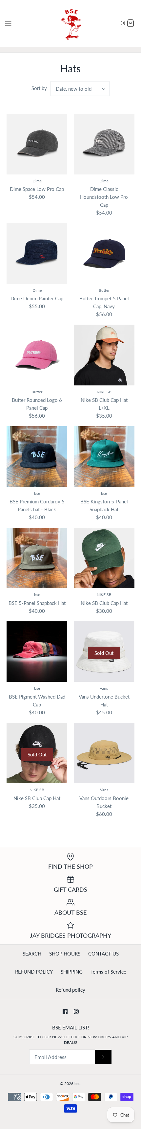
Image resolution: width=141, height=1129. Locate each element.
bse (77, 1083)
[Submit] (103, 1057)
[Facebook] (65, 1011)
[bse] (71, 23)
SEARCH (32, 953)
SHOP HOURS (64, 953)
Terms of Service (108, 972)
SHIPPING (72, 972)
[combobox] (80, 88)
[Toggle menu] (8, 23)
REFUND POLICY (34, 972)
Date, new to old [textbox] (73, 89)
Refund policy (70, 990)
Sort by (39, 88)
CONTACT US (103, 953)
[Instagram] (76, 1011)
